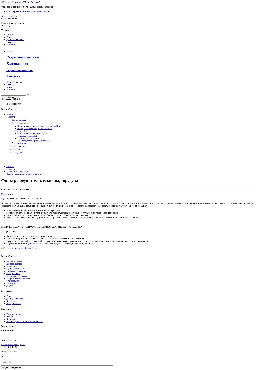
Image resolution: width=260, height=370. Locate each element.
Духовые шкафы (14, 264)
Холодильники (13, 273)
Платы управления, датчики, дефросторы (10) (38, 126)
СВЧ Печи (11, 283)
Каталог (10, 51)
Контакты (11, 44)
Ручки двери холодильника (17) (32, 133)
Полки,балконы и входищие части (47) (35, 128)
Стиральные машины (16, 271)
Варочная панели (14, 261)
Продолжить (7, 194)
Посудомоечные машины (18, 278)
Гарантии (10, 42)
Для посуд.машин (20, 143)
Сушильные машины (16, 268)
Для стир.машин (19, 120)
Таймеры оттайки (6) (27, 136)
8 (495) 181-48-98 (9, 18)
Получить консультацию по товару (12, 24)
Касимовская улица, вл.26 (13, 344)
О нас (9, 37)
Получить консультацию (12, 367)
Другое (11, 114)
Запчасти (10, 117)
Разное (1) (22, 131)
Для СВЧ (16, 149)
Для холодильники (20, 123)
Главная (10, 35)
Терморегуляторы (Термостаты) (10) (34, 141)
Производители (13, 314)
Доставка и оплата (15, 39)
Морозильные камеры (16, 276)
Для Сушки (17, 152)
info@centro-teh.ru (9, 16)
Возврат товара (13, 303)
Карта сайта (11, 319)
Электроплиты (13, 281)
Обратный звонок (9, 351)
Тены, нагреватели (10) (28, 138)
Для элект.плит (19, 146)
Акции (9, 317)
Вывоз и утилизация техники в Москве (24, 321)
